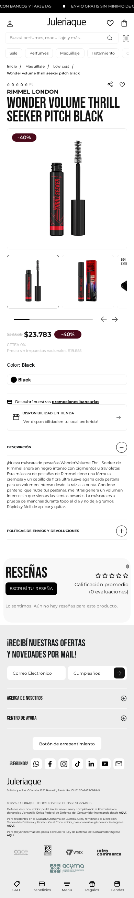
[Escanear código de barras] (126, 38)
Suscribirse (119, 672)
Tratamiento (103, 53)
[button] (20, 84)
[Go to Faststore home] (61, 23)
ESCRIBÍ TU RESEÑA (31, 588)
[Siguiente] (114, 319)
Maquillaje (70, 53)
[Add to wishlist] (122, 84)
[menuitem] (16, 887)
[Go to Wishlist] (111, 24)
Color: (21, 365)
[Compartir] (110, 84)
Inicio (12, 66)
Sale (14, 53)
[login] (10, 24)
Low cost (61, 66)
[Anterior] (103, 319)
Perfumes (39, 53)
